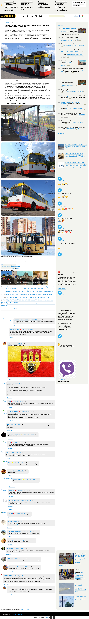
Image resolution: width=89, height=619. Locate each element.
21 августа (60, 78)
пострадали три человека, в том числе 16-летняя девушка (73, 44)
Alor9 (9, 401)
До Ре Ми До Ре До (14, 329)
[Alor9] (4, 401)
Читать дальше (62, 288)
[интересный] (3, 550)
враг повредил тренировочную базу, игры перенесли (68, 64)
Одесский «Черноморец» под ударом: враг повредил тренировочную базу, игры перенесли (44, 5)
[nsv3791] (3, 524)
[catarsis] (3, 473)
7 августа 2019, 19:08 (15, 424)
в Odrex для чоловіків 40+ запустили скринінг (73, 115)
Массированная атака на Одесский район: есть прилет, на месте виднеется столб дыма (80, 599)
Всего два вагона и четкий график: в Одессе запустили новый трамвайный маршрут (8, 282)
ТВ (36, 16)
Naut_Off (10, 558)
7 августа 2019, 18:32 (19, 401)
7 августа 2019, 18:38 (25, 500)
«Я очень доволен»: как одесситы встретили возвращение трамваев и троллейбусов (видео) (30, 287)
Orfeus (9, 383)
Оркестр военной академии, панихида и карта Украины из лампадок (69, 30)
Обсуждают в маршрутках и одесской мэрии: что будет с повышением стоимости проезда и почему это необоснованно (27, 292)
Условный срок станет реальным (70, 96)
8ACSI (7, 452)
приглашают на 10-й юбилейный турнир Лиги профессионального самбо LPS (72, 55)
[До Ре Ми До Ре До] (5, 331)
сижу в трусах (8, 575)
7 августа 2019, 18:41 (27, 329)
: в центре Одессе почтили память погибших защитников (69, 33)
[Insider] (4, 345)
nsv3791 (10, 521)
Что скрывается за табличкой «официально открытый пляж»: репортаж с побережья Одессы (76, 146)
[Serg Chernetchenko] (5, 502)
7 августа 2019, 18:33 (18, 471)
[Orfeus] (3, 383)
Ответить (16, 326)
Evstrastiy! (11, 490)
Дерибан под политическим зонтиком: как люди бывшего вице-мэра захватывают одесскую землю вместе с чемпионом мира (27, 301)
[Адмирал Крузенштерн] (3, 534)
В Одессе (63, 108)
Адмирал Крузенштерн (14, 531)
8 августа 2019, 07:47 (20, 548)
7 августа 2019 (8, 22)
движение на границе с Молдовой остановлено (70, 129)
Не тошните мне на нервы (21, 319)
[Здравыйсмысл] (7, 478)
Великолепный (13, 567)
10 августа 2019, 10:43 (22, 588)
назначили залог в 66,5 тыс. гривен (74, 91)
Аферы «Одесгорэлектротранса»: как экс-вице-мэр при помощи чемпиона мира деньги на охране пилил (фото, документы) (40, 281)
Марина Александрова (14, 434)
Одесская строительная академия (70, 37)
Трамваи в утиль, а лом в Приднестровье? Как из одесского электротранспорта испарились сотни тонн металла (27, 295)
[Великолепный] (5, 569)
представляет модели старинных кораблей (66, 84)
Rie (8, 424)
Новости (30, 16)
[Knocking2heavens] (3, 543)
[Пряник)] (4, 512)
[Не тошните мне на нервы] (7, 320)
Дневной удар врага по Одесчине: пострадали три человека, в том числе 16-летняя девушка (27, 5)
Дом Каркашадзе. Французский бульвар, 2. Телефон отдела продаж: (79, 4)
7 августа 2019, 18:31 (19, 442)
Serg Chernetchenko (14, 500)
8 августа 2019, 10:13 (19, 558)
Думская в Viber (62, 379)
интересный (10, 548)
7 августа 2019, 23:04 (26, 540)
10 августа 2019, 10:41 (24, 567)
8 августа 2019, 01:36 (30, 479)
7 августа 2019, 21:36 (27, 531)
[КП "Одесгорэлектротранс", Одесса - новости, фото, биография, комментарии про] (5, 266)
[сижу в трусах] (1, 574)
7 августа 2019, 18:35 (22, 490)
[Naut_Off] (3, 561)
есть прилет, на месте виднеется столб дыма (73, 50)
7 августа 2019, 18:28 (16, 452)
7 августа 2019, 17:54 (17, 383)
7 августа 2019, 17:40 (35, 319)
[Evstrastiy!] (4, 490)
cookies (46, 617)
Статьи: (60, 142)
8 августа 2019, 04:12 (18, 344)
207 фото (17, 268)
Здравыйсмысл (17, 479)
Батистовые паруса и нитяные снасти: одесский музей (68, 81)
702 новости (13, 268)
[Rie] (4, 424)
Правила (23, 609)
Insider (9, 344)
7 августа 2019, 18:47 (26, 411)
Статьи (23, 16)
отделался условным (78, 122)
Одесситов (64, 54)
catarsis (10, 471)
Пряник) (10, 513)
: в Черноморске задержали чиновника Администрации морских (72, 104)
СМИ (40, 16)
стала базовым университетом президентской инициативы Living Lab (71, 39)
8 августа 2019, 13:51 (18, 575)
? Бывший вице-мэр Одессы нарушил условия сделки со (73, 97)
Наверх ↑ (15, 308)
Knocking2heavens (13, 540)
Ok (50, 617)
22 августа (60, 25)
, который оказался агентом (75, 110)
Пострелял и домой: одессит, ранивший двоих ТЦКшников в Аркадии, (73, 121)
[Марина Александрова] (3, 437)
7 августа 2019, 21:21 (18, 521)
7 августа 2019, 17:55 (28, 434)
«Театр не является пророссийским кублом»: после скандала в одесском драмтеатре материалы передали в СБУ (75, 155)
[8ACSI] (3, 452)
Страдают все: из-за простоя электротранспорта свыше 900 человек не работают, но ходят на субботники (28, 304)
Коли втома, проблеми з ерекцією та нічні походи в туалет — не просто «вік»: (71, 113)
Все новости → (61, 133)
